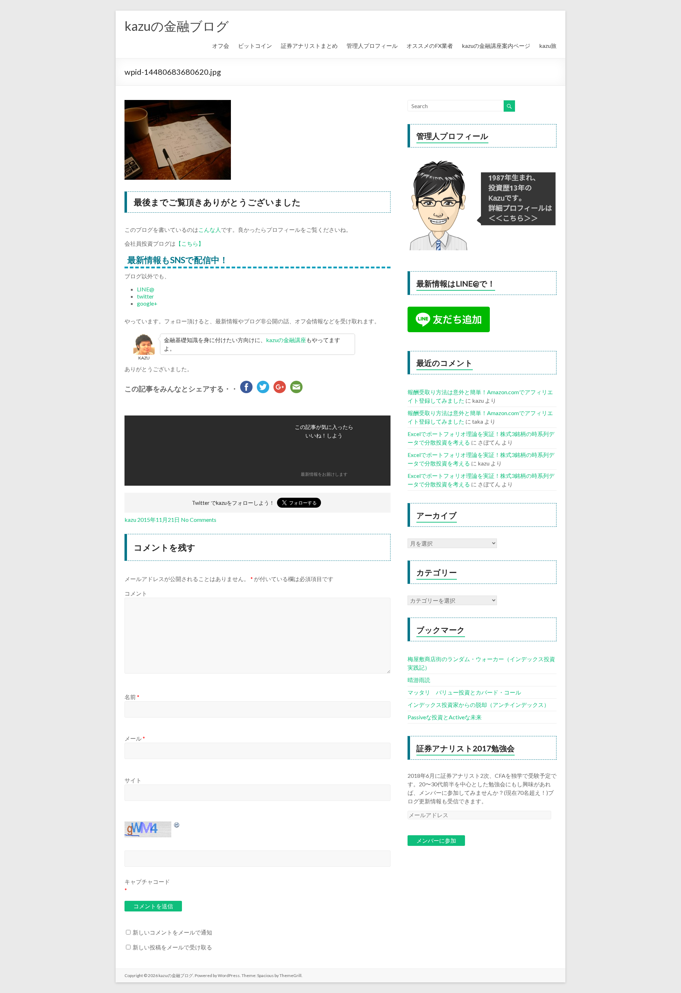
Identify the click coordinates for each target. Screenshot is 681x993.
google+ (147, 303)
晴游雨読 (419, 679)
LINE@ (145, 289)
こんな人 (209, 229)
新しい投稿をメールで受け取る (172, 947)
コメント (135, 593)
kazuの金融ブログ (176, 26)
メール (134, 738)
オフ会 (220, 45)
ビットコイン (255, 45)
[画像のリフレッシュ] (177, 824)
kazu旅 (548, 45)
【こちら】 (190, 243)
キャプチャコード (147, 881)
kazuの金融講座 (286, 339)
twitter (145, 296)
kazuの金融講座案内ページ (496, 45)
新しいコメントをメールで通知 (172, 932)
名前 (131, 696)
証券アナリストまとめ (309, 45)
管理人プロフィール (372, 45)
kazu (130, 519)
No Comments (198, 519)
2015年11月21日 (158, 519)
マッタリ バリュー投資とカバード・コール (464, 692)
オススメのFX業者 (429, 45)
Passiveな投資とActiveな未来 (445, 717)
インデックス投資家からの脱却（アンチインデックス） (478, 704)
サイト (133, 780)
